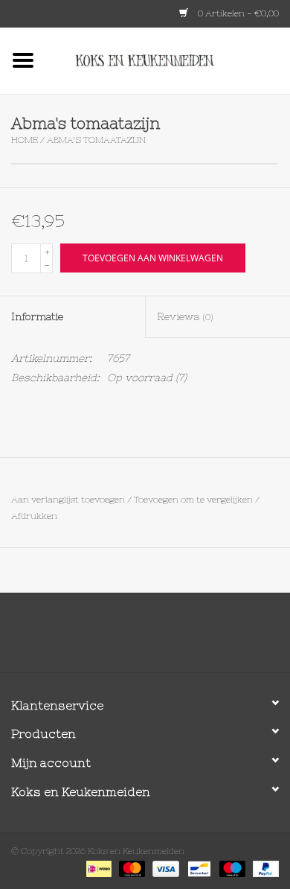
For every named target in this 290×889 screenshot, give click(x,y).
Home (24, 140)
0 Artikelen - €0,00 (237, 13)
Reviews (185, 316)
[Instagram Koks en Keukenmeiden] (172, 638)
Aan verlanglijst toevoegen (68, 499)
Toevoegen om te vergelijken (194, 499)
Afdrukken (34, 516)
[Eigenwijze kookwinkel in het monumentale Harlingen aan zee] (168, 60)
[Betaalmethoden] (97, 868)
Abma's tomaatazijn (96, 140)
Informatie (37, 316)
